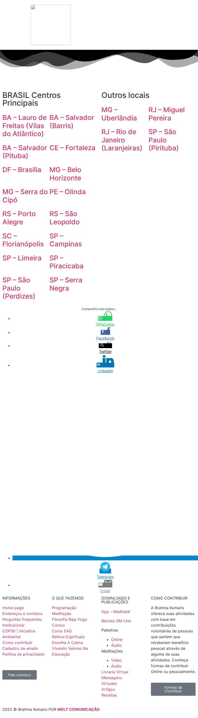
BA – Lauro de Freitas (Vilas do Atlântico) (24, 125)
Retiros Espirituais (68, 636)
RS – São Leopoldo (65, 218)
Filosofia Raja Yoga (69, 619)
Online (116, 639)
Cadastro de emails (20, 648)
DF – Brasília (21, 170)
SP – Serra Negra (66, 284)
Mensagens (111, 677)
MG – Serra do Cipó (25, 196)
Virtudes (109, 683)
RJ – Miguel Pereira (166, 114)
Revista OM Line (116, 620)
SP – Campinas (66, 240)
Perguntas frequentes (22, 619)
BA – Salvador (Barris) (72, 121)
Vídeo (116, 660)
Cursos (58, 625)
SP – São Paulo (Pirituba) (163, 140)
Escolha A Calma (67, 642)
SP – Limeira (22, 258)
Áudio (116, 645)
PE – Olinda (68, 192)
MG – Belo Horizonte (65, 174)
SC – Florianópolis (23, 240)
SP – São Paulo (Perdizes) (18, 288)
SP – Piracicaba (67, 262)
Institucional (84, 10)
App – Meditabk (115, 611)
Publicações (161, 10)
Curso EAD (62, 631)
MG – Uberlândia (119, 114)
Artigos (108, 689)
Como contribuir (17, 642)
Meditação (61, 613)
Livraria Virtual (114, 671)
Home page (13, 607)
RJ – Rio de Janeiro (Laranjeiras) (121, 140)
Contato (184, 10)
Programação (56, 10)
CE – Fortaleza (72, 148)
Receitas (109, 695)
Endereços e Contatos (110, 11)
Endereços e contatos (22, 613)
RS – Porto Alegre (19, 218)
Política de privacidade (23, 654)
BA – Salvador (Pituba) (24, 152)
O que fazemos (31, 11)
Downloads (135, 10)
